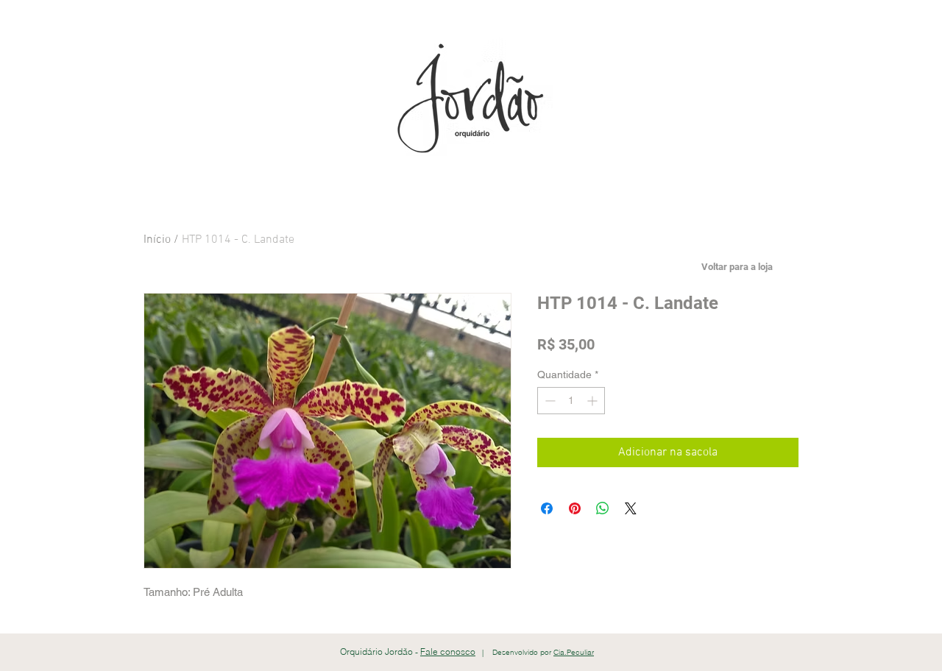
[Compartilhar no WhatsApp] (603, 508)
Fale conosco (447, 651)
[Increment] (593, 400)
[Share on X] (631, 508)
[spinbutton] (571, 400)
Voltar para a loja (737, 266)
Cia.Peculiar (573, 652)
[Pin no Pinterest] (575, 508)
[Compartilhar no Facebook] (547, 508)
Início (157, 239)
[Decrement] (548, 400)
